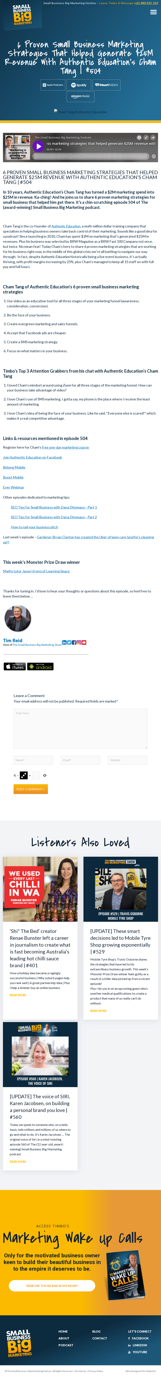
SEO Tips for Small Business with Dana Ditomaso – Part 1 (54, 507)
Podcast (66, 1345)
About (64, 1338)
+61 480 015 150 (146, 3)
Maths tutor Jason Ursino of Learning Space (36, 571)
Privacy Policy (96, 1371)
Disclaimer (80, 1371)
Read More (18, 995)
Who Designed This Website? (140, 1371)
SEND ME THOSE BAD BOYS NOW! (52, 1286)
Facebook (140, 1338)
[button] (153, 11)
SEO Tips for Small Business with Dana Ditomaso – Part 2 (54, 517)
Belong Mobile (14, 467)
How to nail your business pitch (34, 527)
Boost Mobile (13, 477)
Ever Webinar (13, 487)
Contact (99, 1338)
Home (63, 1331)
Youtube (139, 1352)
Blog (96, 1331)
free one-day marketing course (65, 447)
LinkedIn (139, 1345)
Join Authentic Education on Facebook (32, 457)
